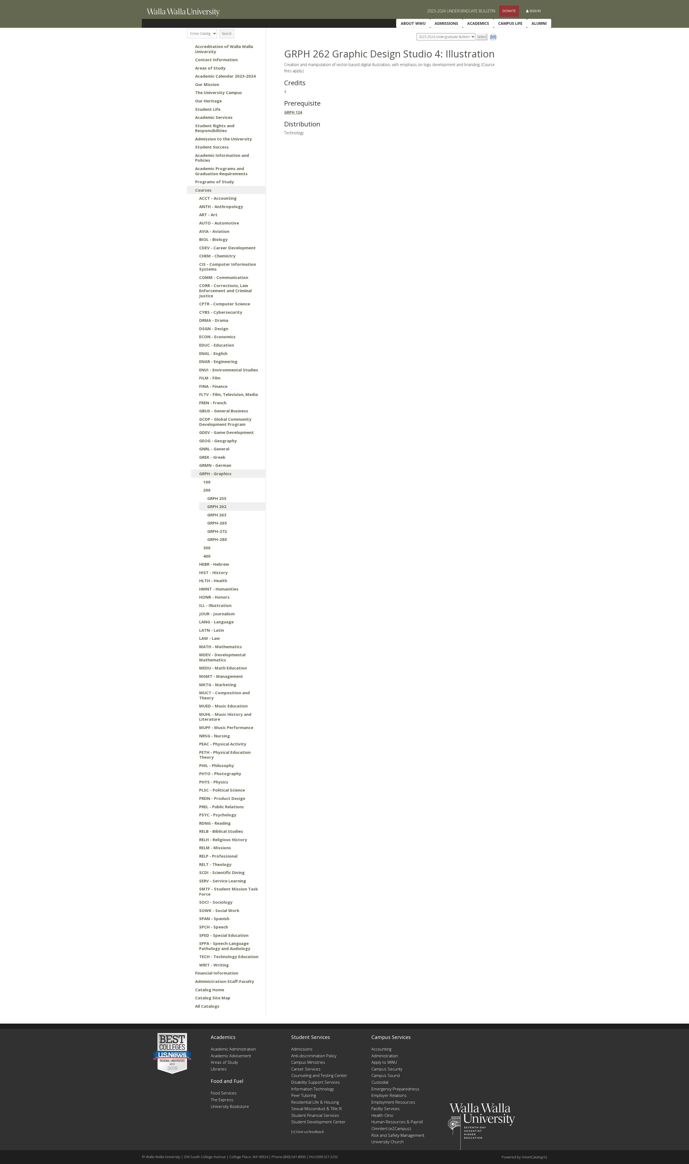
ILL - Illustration (215, 605)
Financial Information (216, 973)
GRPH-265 (217, 523)
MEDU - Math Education (223, 668)
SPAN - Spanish (214, 918)
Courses (203, 190)
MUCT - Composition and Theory (224, 695)
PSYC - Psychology (217, 814)
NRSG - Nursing (214, 735)
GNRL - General (214, 448)
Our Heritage (208, 100)
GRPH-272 (217, 531)
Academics (478, 23)
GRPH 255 (216, 498)
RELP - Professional (218, 856)
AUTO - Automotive (219, 223)
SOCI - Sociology (216, 902)
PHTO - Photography (220, 773)
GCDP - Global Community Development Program (225, 421)
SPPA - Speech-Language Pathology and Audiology (224, 946)
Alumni (539, 23)
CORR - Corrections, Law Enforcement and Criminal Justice (225, 290)
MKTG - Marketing (217, 684)
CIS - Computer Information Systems (227, 266)
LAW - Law (209, 638)
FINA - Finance (213, 386)
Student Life (207, 109)
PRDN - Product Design (222, 798)
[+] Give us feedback (307, 1131)
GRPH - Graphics (215, 473)
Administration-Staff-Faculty (224, 981)
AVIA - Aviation (214, 231)
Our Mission (207, 84)
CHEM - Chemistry (217, 255)
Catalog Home (209, 989)
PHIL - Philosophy (216, 765)
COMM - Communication (223, 277)
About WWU (413, 23)
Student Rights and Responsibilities (214, 128)
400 (206, 556)
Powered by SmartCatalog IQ (524, 1157)
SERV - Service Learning (222, 880)
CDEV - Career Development (227, 247)
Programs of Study (214, 181)
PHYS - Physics (213, 782)
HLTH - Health (213, 580)
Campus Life (510, 23)
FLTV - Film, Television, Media (228, 394)
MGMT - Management (221, 676)
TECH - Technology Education (228, 956)
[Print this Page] (494, 38)
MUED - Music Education (223, 706)
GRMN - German (215, 465)
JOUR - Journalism (217, 613)
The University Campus (218, 92)
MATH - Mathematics (220, 646)
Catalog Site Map (212, 997)
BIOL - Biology (213, 239)
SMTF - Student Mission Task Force (228, 891)
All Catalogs (207, 1006)
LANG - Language (216, 621)
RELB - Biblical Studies (221, 831)
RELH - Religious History (223, 839)
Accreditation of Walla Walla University (224, 49)
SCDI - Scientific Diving (222, 872)
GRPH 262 (216, 506)
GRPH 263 (216, 514)
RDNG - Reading (215, 823)
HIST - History (213, 572)
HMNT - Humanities (218, 589)
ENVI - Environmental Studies (228, 369)
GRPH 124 (293, 112)
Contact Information (216, 59)
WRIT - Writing (214, 965)
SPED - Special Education (223, 935)
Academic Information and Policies (222, 158)
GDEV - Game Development (226, 432)
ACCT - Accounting (218, 198)
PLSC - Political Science (222, 790)
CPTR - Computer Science (224, 303)
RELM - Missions (215, 847)
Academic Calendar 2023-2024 (225, 76)
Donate (509, 11)
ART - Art (208, 214)
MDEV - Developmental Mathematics (222, 657)
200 (206, 490)
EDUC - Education (216, 345)
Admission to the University (223, 138)
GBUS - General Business (223, 410)
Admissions (446, 23)
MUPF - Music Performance (226, 727)
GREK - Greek (212, 457)
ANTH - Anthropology (221, 206)
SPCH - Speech (213, 927)
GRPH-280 (217, 539)
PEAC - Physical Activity (222, 744)
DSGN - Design (213, 328)
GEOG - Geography (218, 440)
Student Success (212, 147)
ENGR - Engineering (218, 361)
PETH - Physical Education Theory (225, 754)
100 (206, 482)
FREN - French (212, 402)
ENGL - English (213, 353)
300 (206, 547)
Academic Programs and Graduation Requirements (221, 171)
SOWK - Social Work (219, 910)
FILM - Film (209, 378)
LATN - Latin (211, 630)
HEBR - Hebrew (214, 564)
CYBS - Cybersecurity (220, 312)
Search (227, 33)
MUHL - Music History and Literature (225, 716)
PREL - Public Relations (221, 806)
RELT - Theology (215, 864)
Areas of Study (210, 68)
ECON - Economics (217, 336)
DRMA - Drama (213, 320)
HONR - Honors (214, 597)
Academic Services (214, 117)
